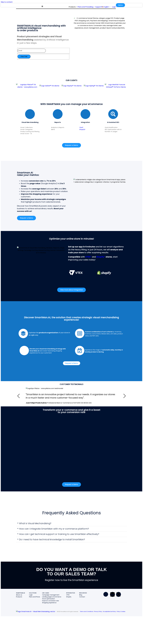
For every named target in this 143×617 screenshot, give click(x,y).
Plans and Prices (34, 597)
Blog (80, 595)
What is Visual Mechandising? (35, 523)
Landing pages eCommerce (51, 597)
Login (31, 595)
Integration (85, 122)
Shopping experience (49, 603)
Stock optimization (48, 599)
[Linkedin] (112, 594)
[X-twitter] (118, 594)
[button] (71, 523)
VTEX (68, 595)
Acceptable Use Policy (109, 611)
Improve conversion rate (50, 601)
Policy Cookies (121, 611)
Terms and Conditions (86, 611)
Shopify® (82, 129)
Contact (82, 597)
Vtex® (81, 127)
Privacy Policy (98, 611)
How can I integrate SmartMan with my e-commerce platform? (54, 528)
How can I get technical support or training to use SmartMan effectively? (59, 534)
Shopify (68, 597)
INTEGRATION (70, 593)
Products (19, 597)
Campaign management (50, 595)
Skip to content (7, 2)
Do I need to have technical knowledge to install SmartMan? (52, 539)
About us (19, 595)
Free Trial (24, 56)
